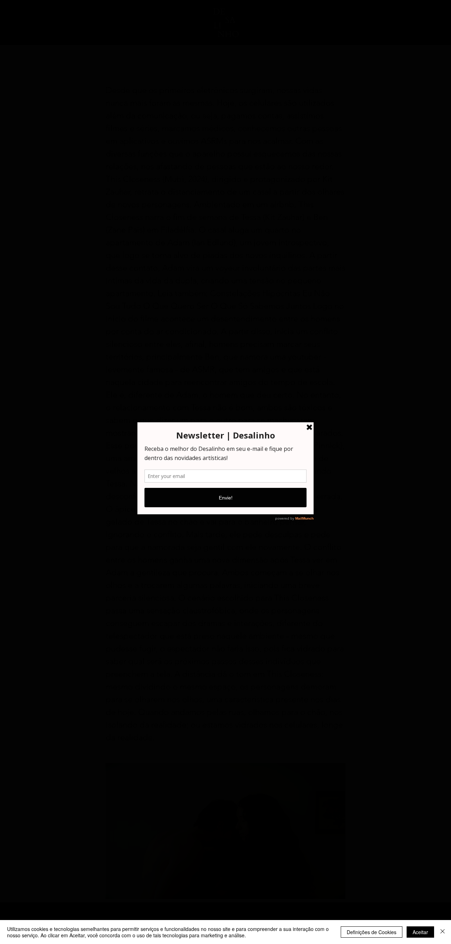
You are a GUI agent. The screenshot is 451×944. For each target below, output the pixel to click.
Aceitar (420, 932)
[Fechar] (442, 932)
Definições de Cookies (371, 932)
